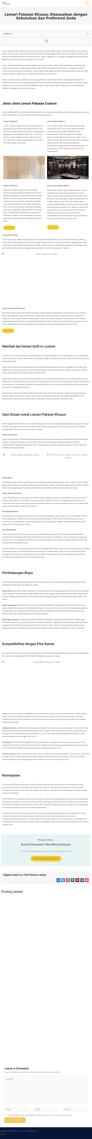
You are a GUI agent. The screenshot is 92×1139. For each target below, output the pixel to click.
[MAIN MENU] (87, 3)
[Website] (75, 1110)
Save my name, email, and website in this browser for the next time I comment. (40, 1115)
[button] (88, 34)
